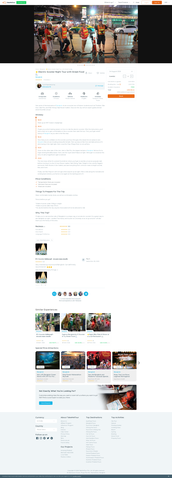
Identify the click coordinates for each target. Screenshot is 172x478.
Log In (146, 2)
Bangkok (59, 105)
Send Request (45, 403)
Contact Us (21, 2)
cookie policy (77, 476)
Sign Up (156, 2)
